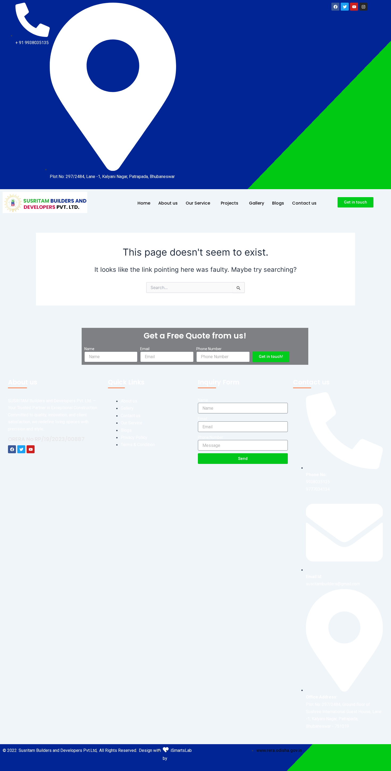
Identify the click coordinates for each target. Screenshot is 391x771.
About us (168, 203)
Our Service (198, 203)
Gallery (256, 203)
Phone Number (209, 349)
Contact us (304, 203)
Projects (229, 203)
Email (144, 349)
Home (144, 203)
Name (89, 349)
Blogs (278, 203)
